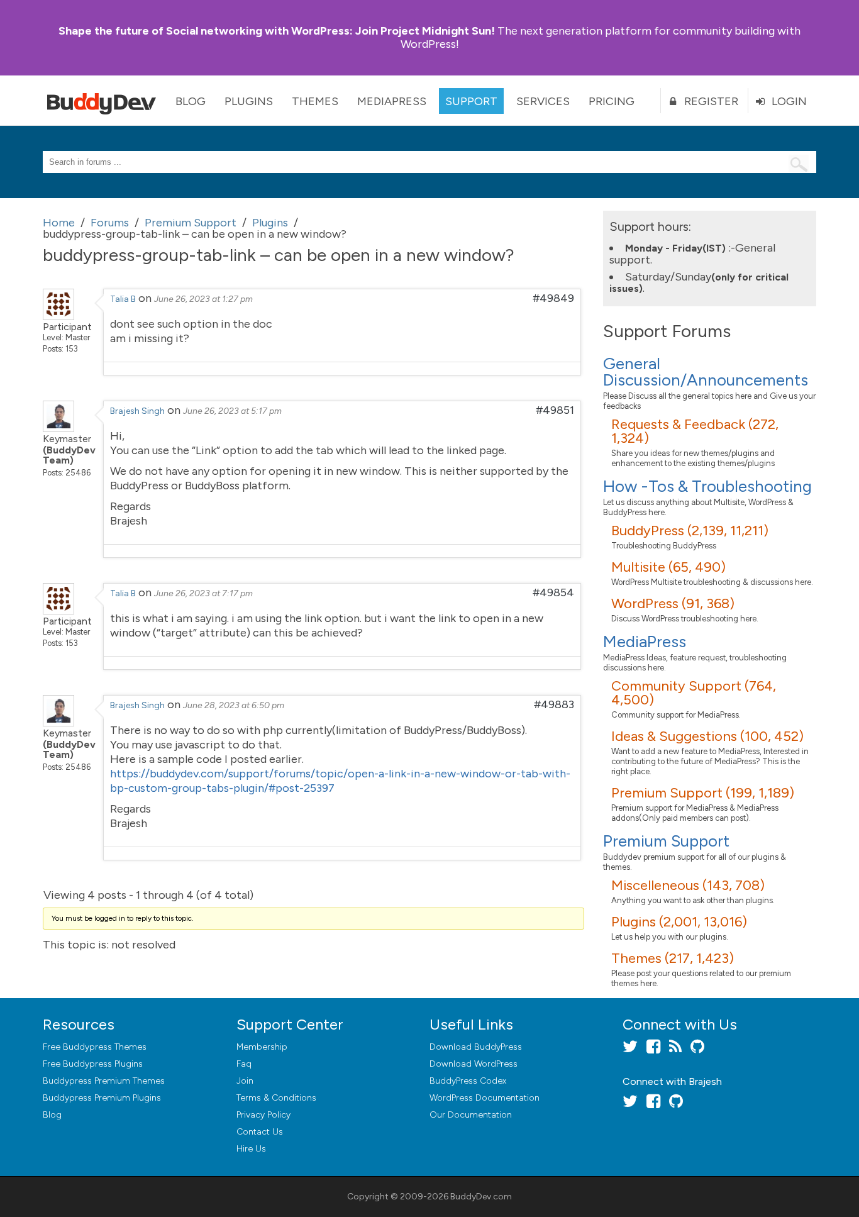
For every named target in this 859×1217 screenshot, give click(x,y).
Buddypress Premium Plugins (102, 1097)
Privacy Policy (263, 1114)
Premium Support (666, 841)
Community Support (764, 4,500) (693, 692)
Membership (261, 1047)
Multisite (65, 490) (668, 566)
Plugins (248, 101)
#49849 (553, 298)
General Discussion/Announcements (705, 371)
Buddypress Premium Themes (104, 1080)
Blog (190, 101)
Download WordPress (474, 1064)
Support (471, 101)
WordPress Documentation (485, 1097)
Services (543, 101)
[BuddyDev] (104, 100)
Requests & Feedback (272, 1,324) (695, 431)
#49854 (553, 592)
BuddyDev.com (481, 1196)
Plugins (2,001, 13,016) (679, 921)
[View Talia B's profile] (58, 316)
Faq (244, 1064)
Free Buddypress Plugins (93, 1064)
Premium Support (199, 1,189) (702, 792)
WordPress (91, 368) (672, 603)
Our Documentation (471, 1114)
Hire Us (251, 1148)
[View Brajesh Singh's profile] (58, 428)
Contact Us (259, 1131)
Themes (315, 101)
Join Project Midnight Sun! (276, 31)
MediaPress (391, 101)
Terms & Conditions (276, 1097)
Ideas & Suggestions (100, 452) (707, 736)
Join (244, 1080)
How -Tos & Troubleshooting (707, 486)
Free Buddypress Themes (95, 1047)
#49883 (554, 704)
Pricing (612, 101)
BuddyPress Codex (468, 1080)
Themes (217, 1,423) (672, 958)
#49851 (555, 410)
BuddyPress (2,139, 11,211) (689, 530)
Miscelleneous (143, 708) (688, 885)
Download (476, 1047)
